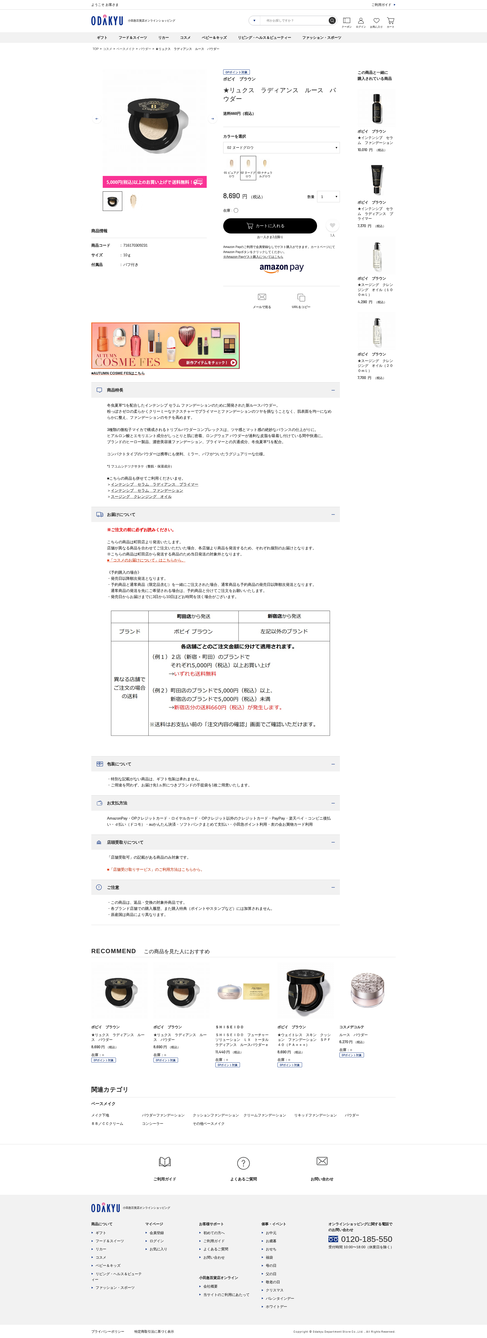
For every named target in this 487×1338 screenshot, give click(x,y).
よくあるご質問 (215, 1249)
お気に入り (158, 1249)
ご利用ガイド (381, 4)
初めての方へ (214, 1233)
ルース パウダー (353, 1035)
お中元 (271, 1233)
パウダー (145, 49)
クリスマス (275, 1290)
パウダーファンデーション (163, 1115)
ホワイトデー (276, 1307)
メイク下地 (100, 1115)
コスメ (185, 37)
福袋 (269, 1257)
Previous (97, 119)
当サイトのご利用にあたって (226, 1295)
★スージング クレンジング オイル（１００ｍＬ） (375, 290)
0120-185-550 (366, 1239)
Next (212, 119)
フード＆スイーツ (133, 37)
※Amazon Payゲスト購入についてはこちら (253, 257)
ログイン (157, 1241)
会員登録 (157, 1233)
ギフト (102, 37)
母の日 (271, 1265)
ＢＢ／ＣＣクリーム (107, 1124)
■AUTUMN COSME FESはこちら (118, 373)
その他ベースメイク (209, 1124)
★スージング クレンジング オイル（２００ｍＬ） (375, 366)
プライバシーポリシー (107, 1331)
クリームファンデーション (265, 1115)
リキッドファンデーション (315, 1115)
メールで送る (262, 307)
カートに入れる (270, 226)
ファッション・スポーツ (321, 37)
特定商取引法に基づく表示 (154, 1331)
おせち (271, 1249)
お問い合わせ (214, 1257)
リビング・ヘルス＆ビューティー (264, 37)
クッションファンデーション (216, 1115)
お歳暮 (271, 1241)
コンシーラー (152, 1124)
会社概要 (210, 1286)
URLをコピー (301, 307)
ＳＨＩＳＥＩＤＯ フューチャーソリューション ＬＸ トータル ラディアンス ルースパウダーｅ (243, 1040)
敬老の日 (273, 1282)
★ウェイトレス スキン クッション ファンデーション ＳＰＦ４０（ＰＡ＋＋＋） (304, 1040)
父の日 (271, 1274)
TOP (96, 49)
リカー (163, 37)
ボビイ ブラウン (239, 79)
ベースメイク (125, 49)
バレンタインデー (280, 1298)
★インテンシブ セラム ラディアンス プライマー (375, 214)
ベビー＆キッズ (214, 37)
